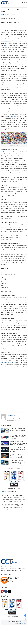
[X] (9, 591)
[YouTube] (2, 591)
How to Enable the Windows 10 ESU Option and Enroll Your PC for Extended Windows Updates (12, 505)
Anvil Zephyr (23, 623)
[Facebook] (6, 591)
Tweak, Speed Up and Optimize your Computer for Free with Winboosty (18, 455)
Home (2, 6)
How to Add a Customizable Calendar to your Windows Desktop (18, 449)
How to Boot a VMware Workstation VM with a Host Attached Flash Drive (18, 462)
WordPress (13, 116)
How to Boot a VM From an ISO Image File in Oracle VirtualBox (18, 436)
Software (7, 6)
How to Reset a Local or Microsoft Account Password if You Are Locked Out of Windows (18, 444)
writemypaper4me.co (7, 362)
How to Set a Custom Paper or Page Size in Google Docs (18, 429)
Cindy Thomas (11, 415)
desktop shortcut (6, 41)
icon (5, 45)
